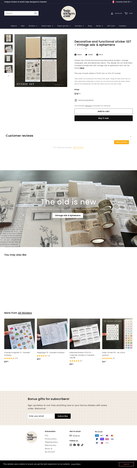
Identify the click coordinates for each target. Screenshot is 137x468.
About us (48, 449)
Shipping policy (51, 442)
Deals (98, 26)
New (22, 26)
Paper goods (63, 26)
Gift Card (111, 26)
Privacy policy (51, 439)
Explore (14, 26)
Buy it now (103, 118)
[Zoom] (41, 60)
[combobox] (21, 13)
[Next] (8, 75)
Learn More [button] (76, 464)
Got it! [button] (126, 464)
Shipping (88, 106)
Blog (90, 26)
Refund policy (50, 445)
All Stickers (25, 313)
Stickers (32, 26)
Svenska (78, 26)
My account (50, 452)
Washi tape (46, 26)
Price (76, 89)
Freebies (122, 26)
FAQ (46, 435)
